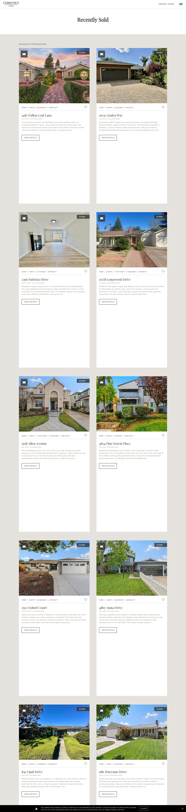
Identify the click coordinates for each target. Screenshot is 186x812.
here (122, 809)
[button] (182, 808)
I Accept (143, 808)
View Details (30, 138)
